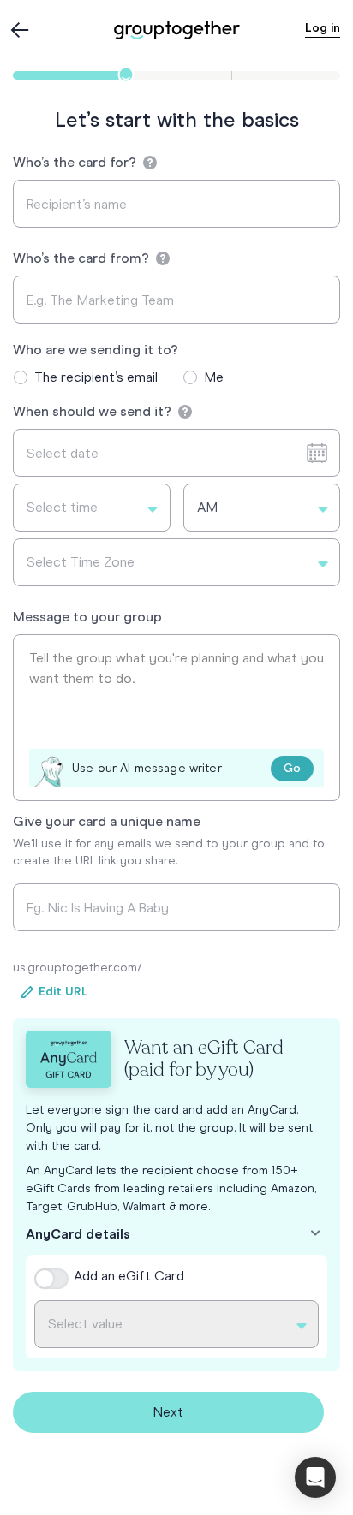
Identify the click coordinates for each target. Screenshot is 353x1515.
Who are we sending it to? (95, 350)
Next (168, 1412)
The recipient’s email (96, 377)
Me (214, 377)
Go (292, 768)
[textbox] (92, 507)
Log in (322, 28)
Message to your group (87, 617)
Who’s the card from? (83, 258)
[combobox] (92, 508)
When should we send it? (94, 411)
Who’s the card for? (76, 162)
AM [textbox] (207, 507)
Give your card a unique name (106, 821)
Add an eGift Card (129, 1276)
